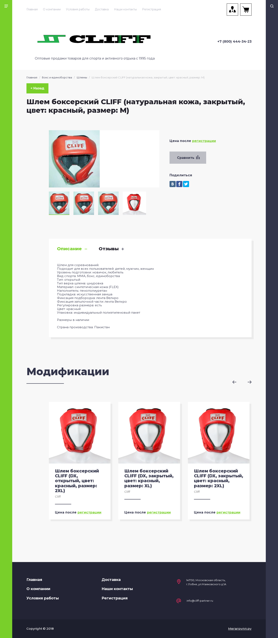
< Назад (37, 88)
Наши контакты (125, 9)
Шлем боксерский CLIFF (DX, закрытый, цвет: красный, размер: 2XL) (218, 478)
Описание (69, 248)
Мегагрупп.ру (240, 628)
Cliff (58, 496)
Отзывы (109, 248)
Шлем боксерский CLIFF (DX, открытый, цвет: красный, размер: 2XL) (77, 480)
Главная (32, 9)
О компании (52, 9)
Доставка (102, 9)
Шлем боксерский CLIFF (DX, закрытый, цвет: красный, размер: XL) (149, 478)
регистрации (204, 141)
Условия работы (78, 9)
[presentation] (237, 382)
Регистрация (151, 9)
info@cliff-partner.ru (200, 600)
